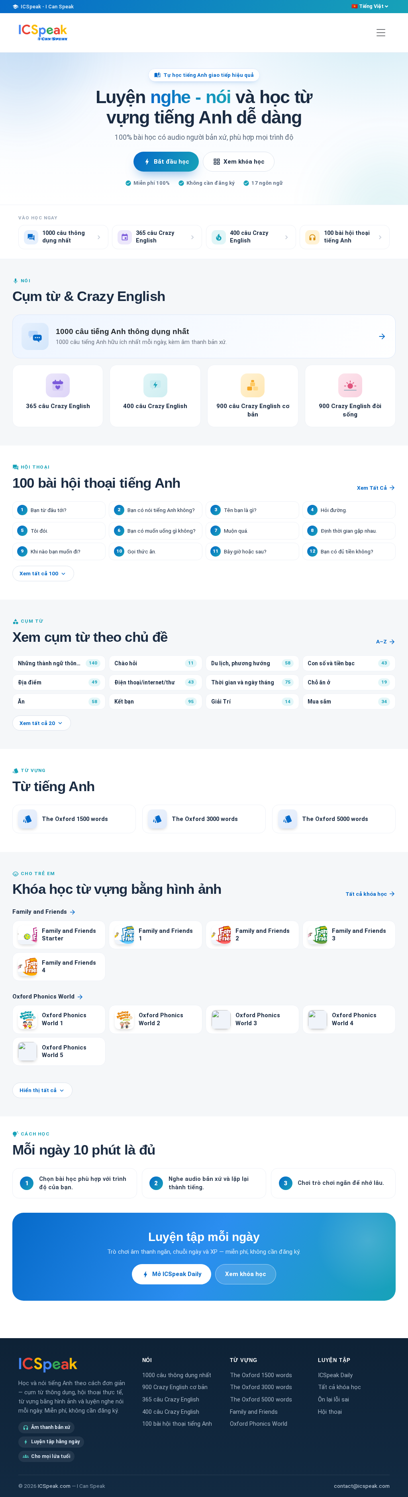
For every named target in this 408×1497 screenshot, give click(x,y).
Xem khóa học (239, 162)
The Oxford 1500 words (261, 1375)
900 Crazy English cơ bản (175, 1387)
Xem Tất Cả (376, 487)
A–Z (386, 641)
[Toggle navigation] (381, 33)
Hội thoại (330, 1412)
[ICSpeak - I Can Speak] (43, 32)
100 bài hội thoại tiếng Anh (177, 1424)
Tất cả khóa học (370, 893)
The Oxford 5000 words (261, 1399)
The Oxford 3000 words (261, 1387)
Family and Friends (44, 911)
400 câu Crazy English (170, 1412)
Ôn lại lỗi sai (333, 1399)
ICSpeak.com (54, 1486)
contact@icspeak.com (362, 1486)
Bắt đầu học (166, 162)
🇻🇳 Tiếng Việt (367, 6)
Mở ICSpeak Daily (171, 1274)
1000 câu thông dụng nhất (176, 1375)
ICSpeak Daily (335, 1375)
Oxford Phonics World (48, 996)
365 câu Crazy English (170, 1399)
